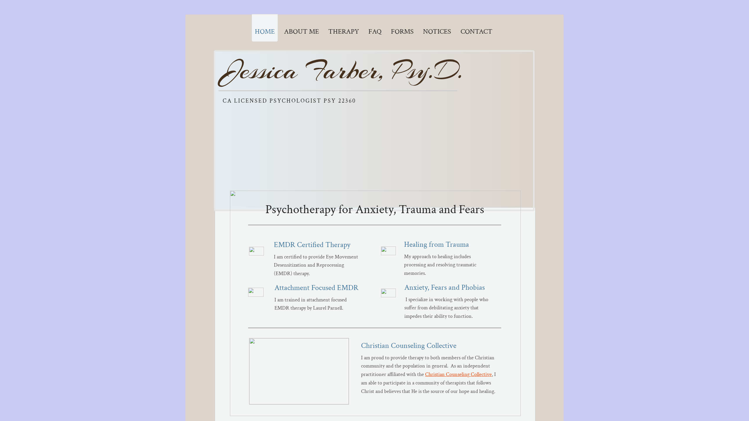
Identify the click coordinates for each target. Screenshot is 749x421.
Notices (437, 31)
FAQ (375, 31)
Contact (476, 31)
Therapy (343, 31)
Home (265, 31)
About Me (301, 31)
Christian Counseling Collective (458, 374)
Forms (402, 31)
